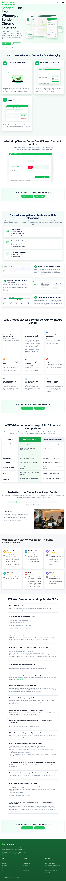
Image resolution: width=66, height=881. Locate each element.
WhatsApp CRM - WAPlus (50, 860)
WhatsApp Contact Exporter (51, 870)
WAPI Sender (26, 860)
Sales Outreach (12, 501)
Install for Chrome (6, 43)
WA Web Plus (26, 870)
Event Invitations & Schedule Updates (49, 501)
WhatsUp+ (25, 867)
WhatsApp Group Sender (50, 867)
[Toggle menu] (63, 2)
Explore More (47, 872)
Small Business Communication (33, 504)
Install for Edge (16, 43)
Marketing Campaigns (33, 501)
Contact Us (4, 863)
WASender (25, 865)
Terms (3, 870)
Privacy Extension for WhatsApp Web (53, 865)
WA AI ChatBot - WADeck (50, 863)
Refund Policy (4, 865)
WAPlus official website (12, 855)
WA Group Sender (19, 679)
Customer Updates (22, 501)
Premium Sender (26, 863)
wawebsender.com (6, 545)
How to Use (4, 860)
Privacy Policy (4, 867)
